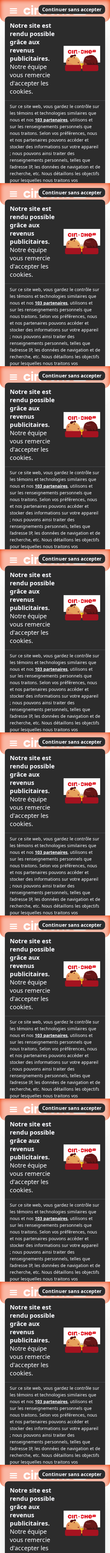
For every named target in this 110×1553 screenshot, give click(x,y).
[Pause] (55, 776)
